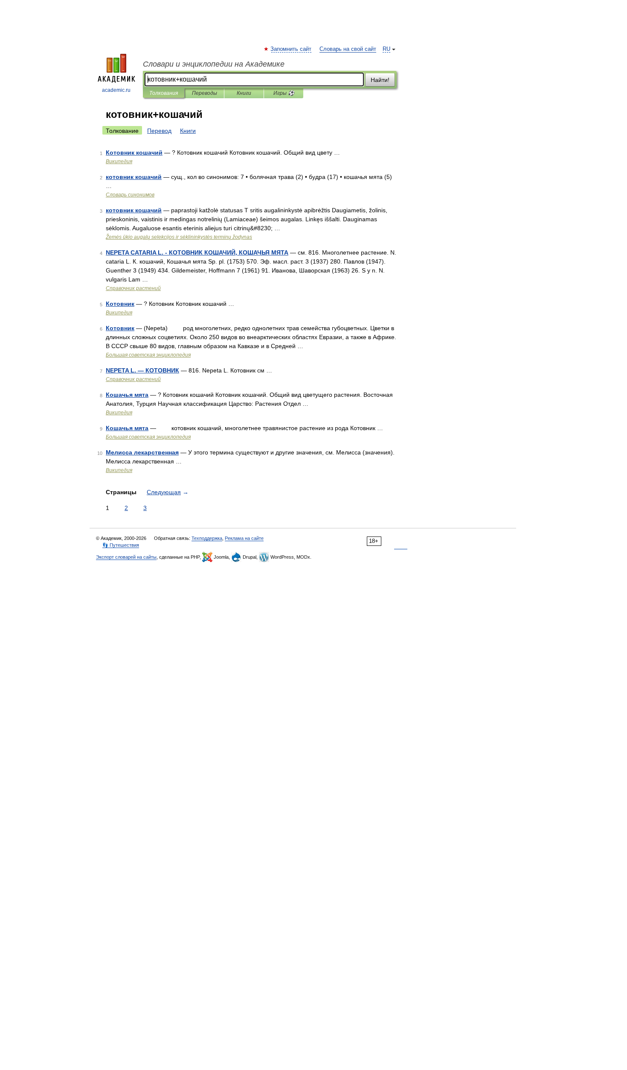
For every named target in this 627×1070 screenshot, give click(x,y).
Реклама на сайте (244, 538)
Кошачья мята (127, 394)
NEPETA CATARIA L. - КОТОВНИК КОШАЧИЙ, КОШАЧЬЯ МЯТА (197, 252)
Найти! (380, 79)
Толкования (163, 93)
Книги (244, 93)
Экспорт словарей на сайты (126, 557)
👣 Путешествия (120, 545)
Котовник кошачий (134, 152)
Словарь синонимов (130, 195)
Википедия (119, 161)
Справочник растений (133, 288)
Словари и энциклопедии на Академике (213, 64)
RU (386, 49)
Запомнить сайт (291, 49)
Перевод (159, 130)
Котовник (120, 303)
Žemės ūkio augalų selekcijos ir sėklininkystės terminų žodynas (179, 237)
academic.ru (116, 90)
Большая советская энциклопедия (148, 355)
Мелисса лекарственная (142, 452)
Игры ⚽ (283, 93)
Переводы (204, 93)
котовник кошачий (134, 176)
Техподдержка (207, 538)
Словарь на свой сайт (347, 49)
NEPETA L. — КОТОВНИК (142, 370)
